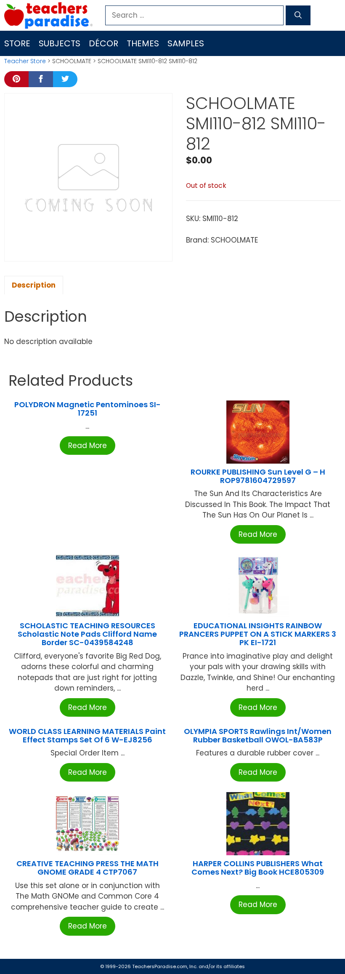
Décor (103, 43)
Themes (143, 43)
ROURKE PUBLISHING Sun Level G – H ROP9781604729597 (258, 476)
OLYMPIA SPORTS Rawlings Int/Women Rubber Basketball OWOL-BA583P (258, 735)
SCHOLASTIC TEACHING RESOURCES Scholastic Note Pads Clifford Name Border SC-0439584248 (87, 634)
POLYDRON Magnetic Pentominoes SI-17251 (87, 408)
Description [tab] (34, 285)
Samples (185, 43)
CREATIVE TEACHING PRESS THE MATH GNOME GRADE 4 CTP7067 (87, 867)
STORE (17, 43)
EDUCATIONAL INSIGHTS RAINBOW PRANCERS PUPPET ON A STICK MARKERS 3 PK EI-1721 (257, 634)
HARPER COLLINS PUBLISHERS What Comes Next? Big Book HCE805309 (257, 867)
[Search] (298, 15)
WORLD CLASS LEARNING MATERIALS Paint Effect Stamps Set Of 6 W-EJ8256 (87, 735)
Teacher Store (25, 61)
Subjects (59, 43)
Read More (87, 445)
